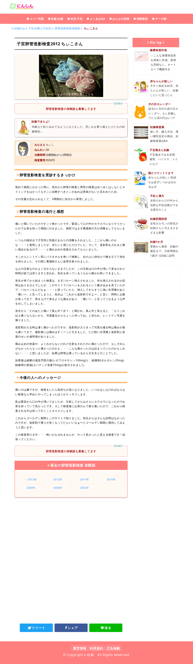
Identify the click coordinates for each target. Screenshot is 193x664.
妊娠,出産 (57, 19)
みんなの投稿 (120, 19)
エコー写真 (37, 19)
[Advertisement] (71, 523)
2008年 (57, 488)
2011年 (84, 479)
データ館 (160, 19)
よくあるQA (97, 19)
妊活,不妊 (77, 19)
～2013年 (31, 479)
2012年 (57, 479)
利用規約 (96, 648)
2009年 (31, 488)
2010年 (111, 479)
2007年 (84, 488)
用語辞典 (142, 19)
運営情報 (79, 648)
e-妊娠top (18, 28)
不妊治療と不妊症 (40, 28)
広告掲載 (113, 648)
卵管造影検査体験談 (67, 28)
